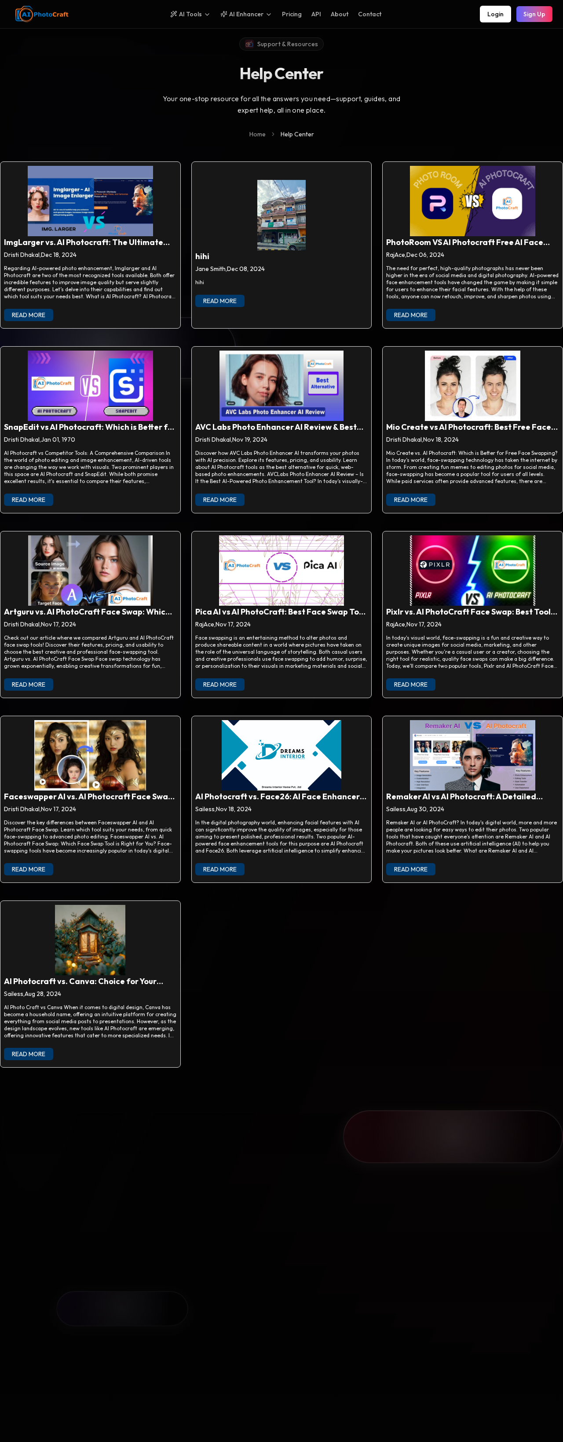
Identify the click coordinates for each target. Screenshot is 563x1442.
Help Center (297, 134)
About (339, 14)
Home (257, 134)
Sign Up (534, 14)
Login (495, 14)
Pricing (292, 14)
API (316, 14)
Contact (369, 14)
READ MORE (28, 315)
